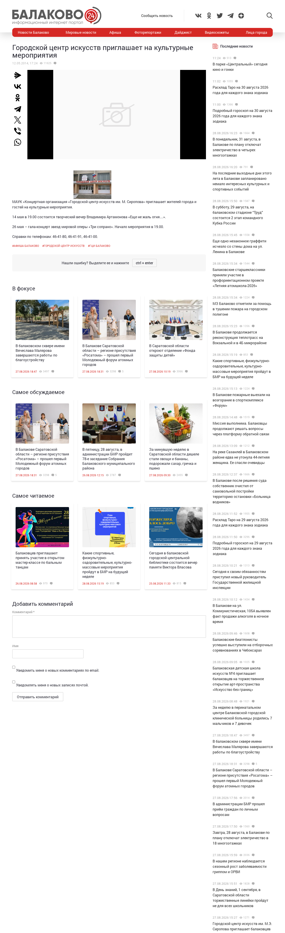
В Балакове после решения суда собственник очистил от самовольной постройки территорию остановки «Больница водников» (242, 491)
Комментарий (23, 612)
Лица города (256, 32)
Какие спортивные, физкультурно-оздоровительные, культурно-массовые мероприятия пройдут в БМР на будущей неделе (107, 565)
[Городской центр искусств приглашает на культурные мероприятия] (54, 63)
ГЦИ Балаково (100, 245)
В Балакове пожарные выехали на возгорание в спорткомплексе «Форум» (241, 400)
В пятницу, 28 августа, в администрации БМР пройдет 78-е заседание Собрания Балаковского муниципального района (108, 458)
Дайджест (183, 32)
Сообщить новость (157, 15)
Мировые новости (81, 32)
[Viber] (19, 131)
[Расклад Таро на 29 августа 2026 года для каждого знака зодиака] (253, 513)
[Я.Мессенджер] (19, 75)
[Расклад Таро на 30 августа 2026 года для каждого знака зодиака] (236, 81)
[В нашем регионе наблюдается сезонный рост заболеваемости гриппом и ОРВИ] (253, 855)
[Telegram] (19, 108)
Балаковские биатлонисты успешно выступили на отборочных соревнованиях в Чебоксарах (243, 644)
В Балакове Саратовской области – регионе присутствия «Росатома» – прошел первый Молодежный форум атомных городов (109, 355)
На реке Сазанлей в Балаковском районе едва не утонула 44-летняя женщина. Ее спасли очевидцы (241, 457)
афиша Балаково (26, 245)
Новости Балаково (33, 32)
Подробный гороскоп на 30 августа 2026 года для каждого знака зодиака (242, 116)
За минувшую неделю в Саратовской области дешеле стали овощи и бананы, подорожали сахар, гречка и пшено (174, 458)
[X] (19, 120)
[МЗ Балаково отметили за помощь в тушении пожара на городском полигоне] (253, 297)
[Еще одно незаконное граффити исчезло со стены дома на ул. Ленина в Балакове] (253, 235)
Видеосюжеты (217, 32)
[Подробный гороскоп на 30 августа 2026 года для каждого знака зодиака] (236, 104)
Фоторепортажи (147, 32)
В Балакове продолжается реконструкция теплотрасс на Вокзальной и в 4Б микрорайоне (240, 337)
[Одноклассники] (19, 97)
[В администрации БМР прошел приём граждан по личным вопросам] (253, 798)
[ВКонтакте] (19, 86)
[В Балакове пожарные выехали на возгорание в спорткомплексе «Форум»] (253, 388)
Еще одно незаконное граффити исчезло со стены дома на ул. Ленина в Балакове (239, 246)
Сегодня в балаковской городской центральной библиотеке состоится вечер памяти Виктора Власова (173, 560)
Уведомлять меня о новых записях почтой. (52, 685)
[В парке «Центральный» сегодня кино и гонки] (234, 58)
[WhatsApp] (19, 142)
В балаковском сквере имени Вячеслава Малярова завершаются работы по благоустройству (40, 352)
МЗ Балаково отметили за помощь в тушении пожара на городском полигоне (242, 309)
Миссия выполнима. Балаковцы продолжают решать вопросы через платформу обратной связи (241, 428)
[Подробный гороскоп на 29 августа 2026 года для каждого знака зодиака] (253, 537)
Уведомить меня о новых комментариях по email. (57, 670)
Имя (15, 646)
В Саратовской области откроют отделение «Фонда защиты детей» (172, 350)
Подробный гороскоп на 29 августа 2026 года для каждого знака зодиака (242, 548)
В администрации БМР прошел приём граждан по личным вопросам (239, 809)
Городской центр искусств (64, 245)
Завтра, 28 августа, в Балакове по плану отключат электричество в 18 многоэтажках (241, 837)
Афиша (115, 32)
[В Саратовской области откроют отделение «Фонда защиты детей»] (176, 320)
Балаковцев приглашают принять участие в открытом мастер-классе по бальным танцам (40, 560)
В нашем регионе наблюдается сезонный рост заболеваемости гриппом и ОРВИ (240, 866)
